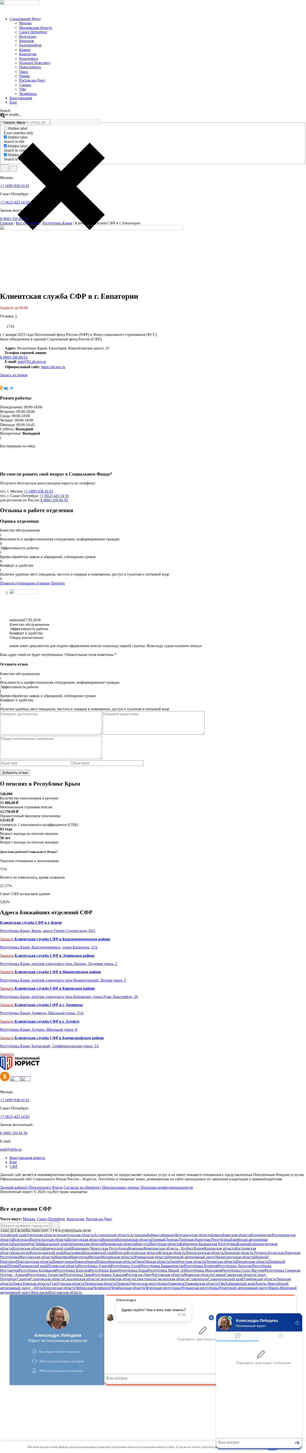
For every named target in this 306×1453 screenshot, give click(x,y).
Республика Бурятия (200, 1266)
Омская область (156, 1261)
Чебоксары (84, 1288)
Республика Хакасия (109, 1275)
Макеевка (61, 1257)
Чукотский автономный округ (243, 1288)
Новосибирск (30, 67)
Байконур (155, 1235)
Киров (199, 1248)
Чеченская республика (163, 1288)
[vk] (5, 1080)
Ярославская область (65, 1292)
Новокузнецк (63, 1261)
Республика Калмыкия (37, 1270)
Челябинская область (128, 1288)
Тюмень (122, 1283)
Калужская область (28, 1248)
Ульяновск (176, 1283)
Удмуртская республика (148, 1283)
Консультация (21, 98)
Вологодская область (84, 1239)
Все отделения (27, 223)
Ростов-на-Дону (32, 80)
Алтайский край (13, 1235)
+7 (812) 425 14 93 (14, 202)
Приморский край (33, 1266)
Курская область (172, 1253)
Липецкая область (238, 1253)
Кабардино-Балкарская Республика (208, 1244)
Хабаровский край (240, 1283)
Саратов (23, 1279)
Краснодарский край (47, 1253)
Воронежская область (133, 1239)
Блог (13, 102)
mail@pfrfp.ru (11, 1149)
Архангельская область (75, 1235)
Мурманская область (150, 1257)
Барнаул (169, 1235)
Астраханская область (112, 1235)
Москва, (29, 1219)
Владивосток (261, 1235)
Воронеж (26, 41)
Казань (24, 50)
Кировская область (219, 1248)
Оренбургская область (187, 1261)
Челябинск (28, 94)
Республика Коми (103, 1270)
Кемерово (136, 1248)
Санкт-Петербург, (51, 1219)
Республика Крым (57, 223)
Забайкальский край (51, 1244)
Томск (17, 1283)
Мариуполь (78, 1257)
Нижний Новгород (34, 63)
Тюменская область (100, 1283)
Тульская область (70, 1283)
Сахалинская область (81, 1279)
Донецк (171, 1239)
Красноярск (28, 58)
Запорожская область (85, 1244)
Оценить (57, 583)
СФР (13, 1167)
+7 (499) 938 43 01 (14, 186)
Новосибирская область (115, 1261)
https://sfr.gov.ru (53, 367)
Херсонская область (59, 1288)
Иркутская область (164, 1244)
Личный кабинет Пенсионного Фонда (31, 1187)
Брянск (216, 1235)
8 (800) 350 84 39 (13, 219)
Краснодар (28, 54)
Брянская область (236, 1235)
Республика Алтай (126, 1266)
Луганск (260, 1253)
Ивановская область (119, 1244)
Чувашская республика (200, 1288)
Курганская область (143, 1253)
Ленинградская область (204, 1253)
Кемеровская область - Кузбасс (169, 1248)
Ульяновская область (201, 1283)
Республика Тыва (78, 1275)
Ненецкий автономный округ (191, 1257)
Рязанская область (198, 1275)
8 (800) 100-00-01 (14, 357)
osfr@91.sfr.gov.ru (32, 362)
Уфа (22, 89)
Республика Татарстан (45, 1275)
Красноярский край (99, 1253)
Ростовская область (168, 1275)
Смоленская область (171, 1279)
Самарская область (240, 1275)
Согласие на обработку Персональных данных (102, 1187)
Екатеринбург (30, 45)
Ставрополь (198, 1279)
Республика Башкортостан (162, 1266)
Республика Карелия (72, 1270)
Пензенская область (252, 1261)
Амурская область (41, 1235)
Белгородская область (193, 1235)
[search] (4, 168)
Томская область (35, 1283)
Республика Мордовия (203, 1270)
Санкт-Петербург (33, 32)
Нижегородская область (234, 1257)
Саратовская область (47, 1279)
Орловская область (220, 1261)
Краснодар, (76, 1219)
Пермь (24, 76)
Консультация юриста (27, 1158)
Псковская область (63, 1266)
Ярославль (39, 1292)
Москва (25, 23)
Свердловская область (116, 1279)
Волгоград (27, 36)
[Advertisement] (143, 1418)
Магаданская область (36, 1257)
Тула (53, 1283)
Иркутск (142, 1244)
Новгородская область (34, 1261)
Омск (23, 72)
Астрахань (138, 1235)
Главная (6, 223)
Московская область (35, 28)
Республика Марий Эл (166, 1270)
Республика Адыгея (94, 1266)
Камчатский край (58, 1248)
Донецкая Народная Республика (204, 1239)
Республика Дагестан (234, 1266)
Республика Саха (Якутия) (243, 1270)
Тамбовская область (260, 1279)
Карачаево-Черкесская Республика (100, 1248)
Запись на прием (13, 375)
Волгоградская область (48, 1239)
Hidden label (17, 128)
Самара (25, 85)
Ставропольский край (226, 1279)
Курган (121, 1253)
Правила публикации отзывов (24, 583)
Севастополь (145, 1279)
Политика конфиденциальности (167, 1187)
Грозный (158, 1239)
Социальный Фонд (25, 19)
